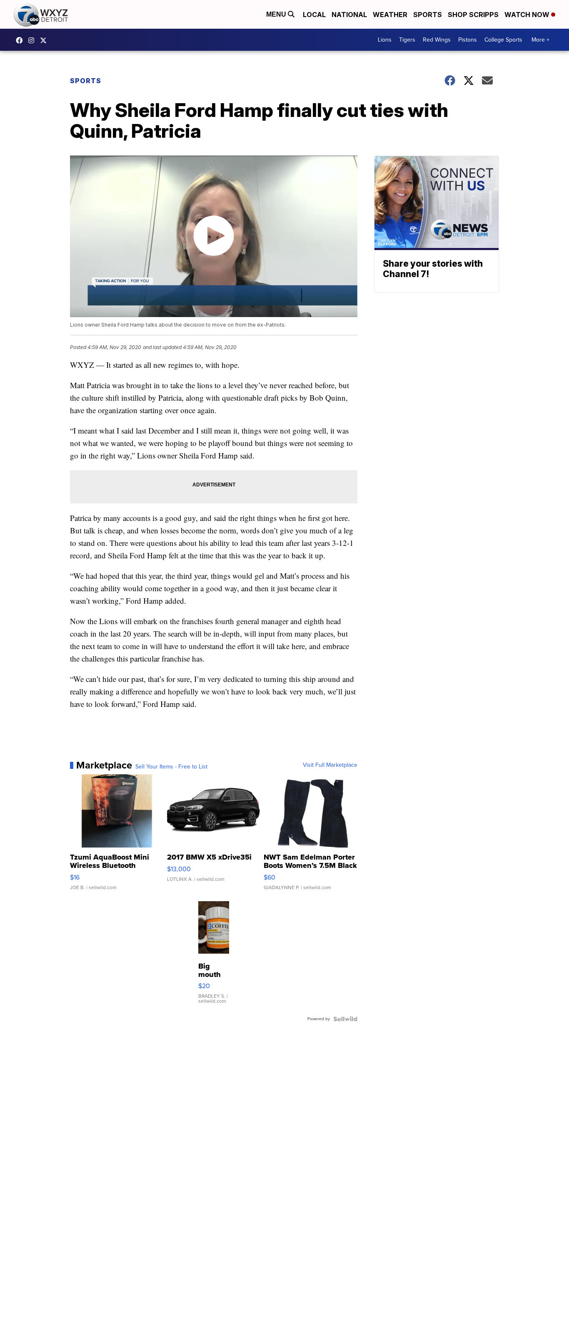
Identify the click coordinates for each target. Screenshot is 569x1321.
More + (540, 39)
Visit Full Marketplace (330, 765)
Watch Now (527, 14)
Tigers (407, 39)
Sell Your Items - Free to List (171, 767)
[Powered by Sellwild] (345, 1019)
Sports (427, 14)
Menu (277, 14)
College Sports (503, 39)
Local (314, 14)
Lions (385, 39)
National (349, 14)
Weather (390, 14)
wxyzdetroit (21, 40)
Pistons (467, 39)
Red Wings (437, 39)
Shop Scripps (473, 14)
